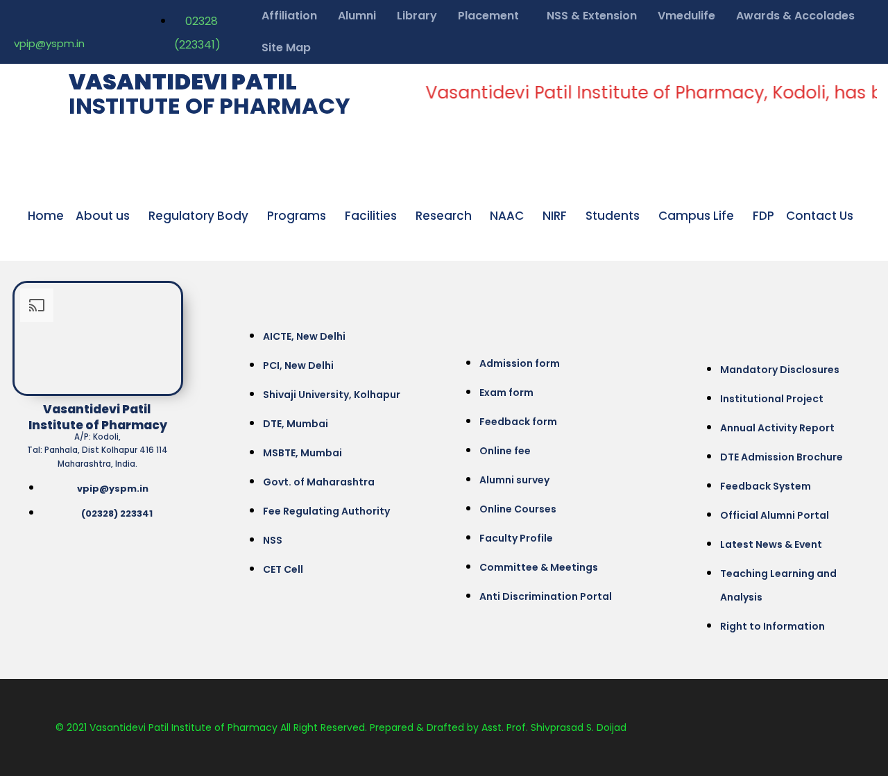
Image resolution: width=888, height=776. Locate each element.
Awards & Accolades (795, 16)
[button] (491, 16)
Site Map (286, 47)
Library (417, 16)
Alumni (357, 16)
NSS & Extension (592, 16)
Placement (488, 16)
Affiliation (289, 16)
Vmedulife (686, 16)
